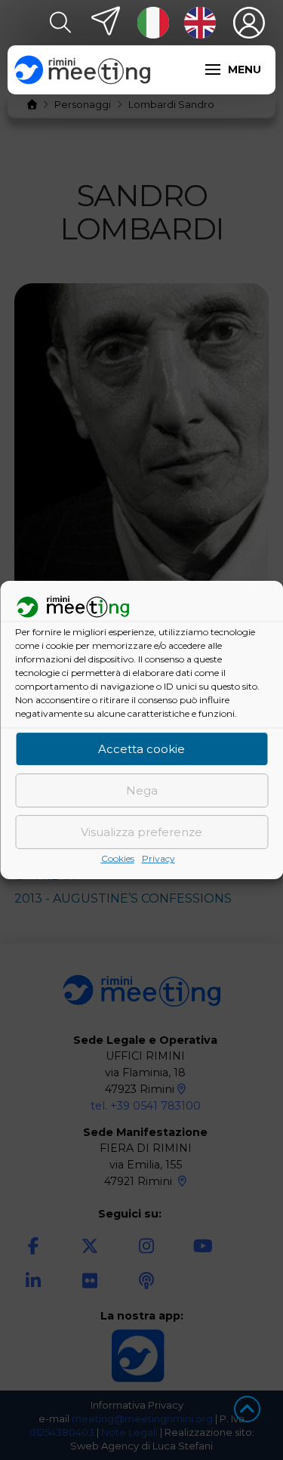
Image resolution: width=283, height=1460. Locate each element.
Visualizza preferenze (141, 832)
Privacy (158, 859)
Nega (142, 790)
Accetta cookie (141, 749)
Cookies (117, 859)
